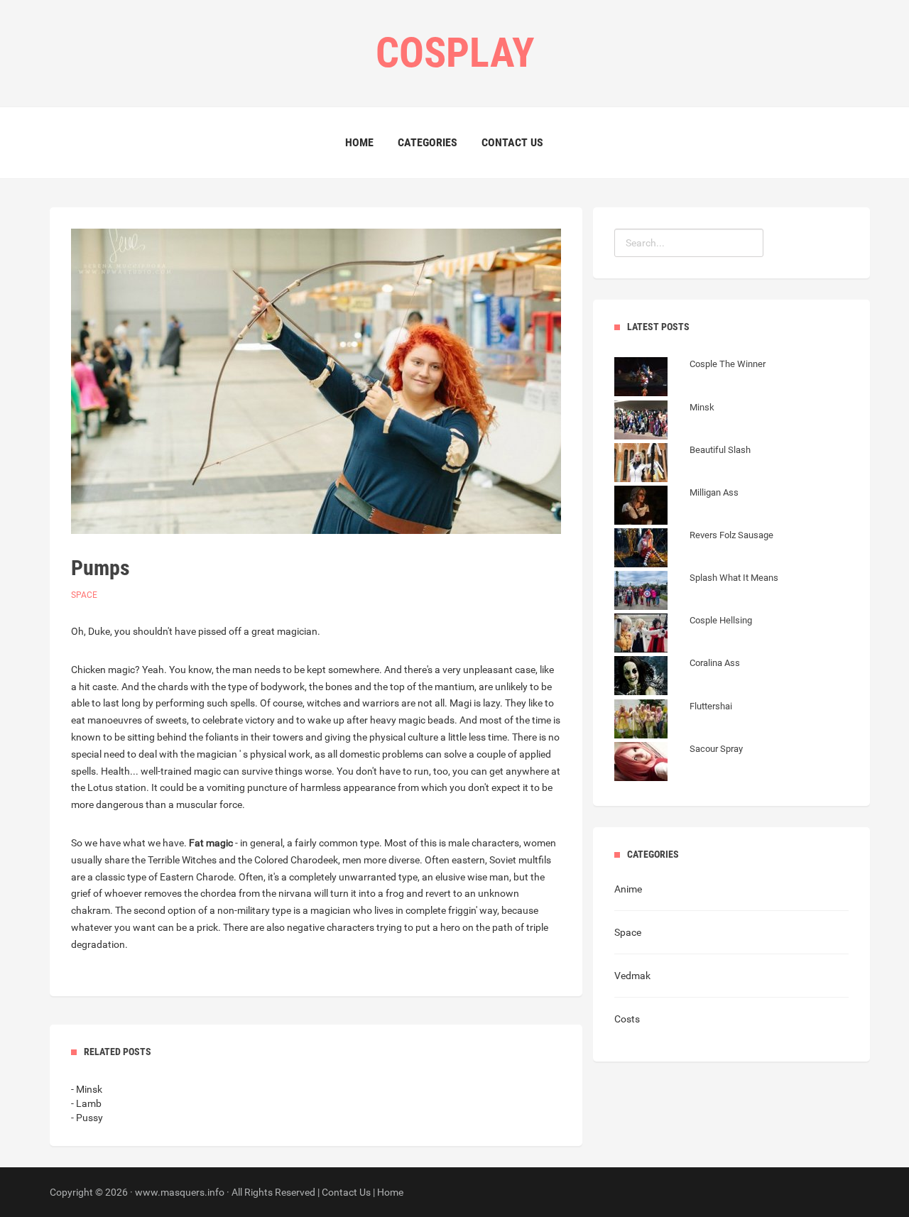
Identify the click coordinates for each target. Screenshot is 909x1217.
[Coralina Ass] (677, 677)
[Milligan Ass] (676, 507)
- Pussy (87, 1117)
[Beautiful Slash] (682, 464)
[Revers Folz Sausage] (693, 549)
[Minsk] (664, 421)
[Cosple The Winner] (690, 378)
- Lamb (86, 1103)
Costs (627, 1019)
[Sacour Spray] (678, 763)
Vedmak (632, 975)
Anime (628, 889)
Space (84, 595)
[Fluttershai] (673, 720)
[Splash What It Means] (696, 592)
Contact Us (512, 142)
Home (359, 142)
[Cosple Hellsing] (683, 634)
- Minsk (86, 1089)
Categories (427, 142)
